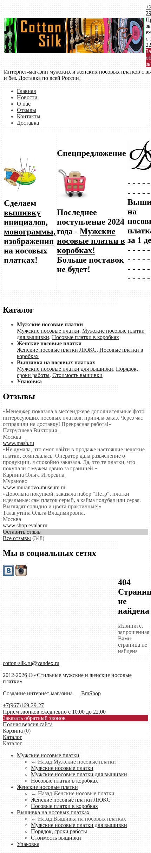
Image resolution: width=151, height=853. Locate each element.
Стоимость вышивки (77, 375)
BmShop (91, 693)
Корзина (13, 731)
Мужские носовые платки (48, 331)
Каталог (12, 737)
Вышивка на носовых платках (53, 812)
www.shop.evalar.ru (25, 525)
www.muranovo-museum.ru (34, 487)
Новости (27, 97)
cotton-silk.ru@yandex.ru (31, 663)
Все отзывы (17, 538)
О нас (24, 104)
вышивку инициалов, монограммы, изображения (29, 227)
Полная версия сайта (28, 724)
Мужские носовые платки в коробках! (91, 241)
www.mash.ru (18, 443)
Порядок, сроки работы (59, 831)
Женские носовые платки (47, 787)
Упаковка (28, 844)
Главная (26, 91)
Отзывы (26, 110)
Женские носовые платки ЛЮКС (57, 350)
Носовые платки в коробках (85, 337)
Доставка (28, 123)
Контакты (28, 116)
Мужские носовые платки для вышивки (65, 369)
